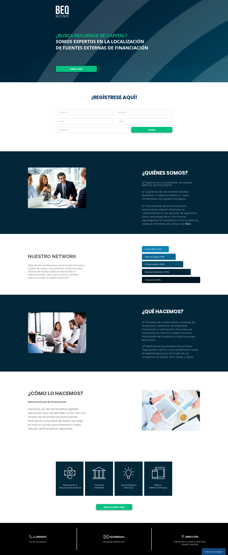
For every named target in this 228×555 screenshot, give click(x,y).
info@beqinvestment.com (114, 542)
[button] (155, 249)
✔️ (144, 182)
